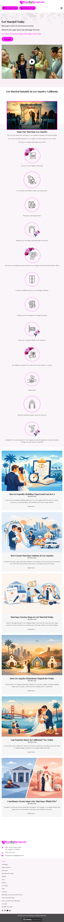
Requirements (6, 867)
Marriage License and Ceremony (12, 895)
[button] (10, 8)
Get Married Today (8, 873)
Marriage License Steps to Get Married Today (32, 617)
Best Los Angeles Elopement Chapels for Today (32, 678)
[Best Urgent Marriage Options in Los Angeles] (32, 532)
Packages (5, 864)
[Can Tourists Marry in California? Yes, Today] (32, 716)
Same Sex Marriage (8, 898)
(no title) (4, 904)
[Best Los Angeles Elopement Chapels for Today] (32, 655)
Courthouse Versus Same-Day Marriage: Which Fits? (32, 801)
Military (4, 876)
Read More (32, 506)
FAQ (3, 879)
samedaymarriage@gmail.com (14, 855)
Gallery (4, 882)
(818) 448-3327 (10, 852)
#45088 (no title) (7, 907)
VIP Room (5, 885)
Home (4, 861)
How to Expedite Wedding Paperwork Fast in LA (32, 494)
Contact (4, 891)
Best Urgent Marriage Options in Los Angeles (32, 555)
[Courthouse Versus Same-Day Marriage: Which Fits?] (32, 778)
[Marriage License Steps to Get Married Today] (32, 593)
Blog (3, 888)
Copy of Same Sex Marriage (11, 901)
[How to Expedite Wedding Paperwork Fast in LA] (32, 470)
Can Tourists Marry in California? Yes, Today (32, 739)
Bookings (5, 870)
